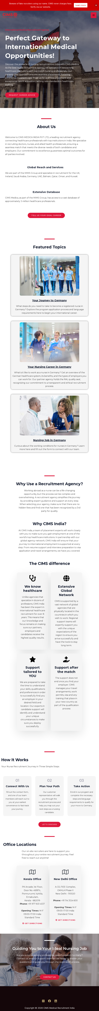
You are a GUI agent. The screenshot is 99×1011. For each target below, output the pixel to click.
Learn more (80, 5)
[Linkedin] (55, 1001)
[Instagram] (43, 1001)
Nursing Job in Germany (49, 440)
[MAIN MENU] (93, 15)
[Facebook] (49, 1001)
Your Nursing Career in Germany (49, 366)
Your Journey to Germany (49, 300)
